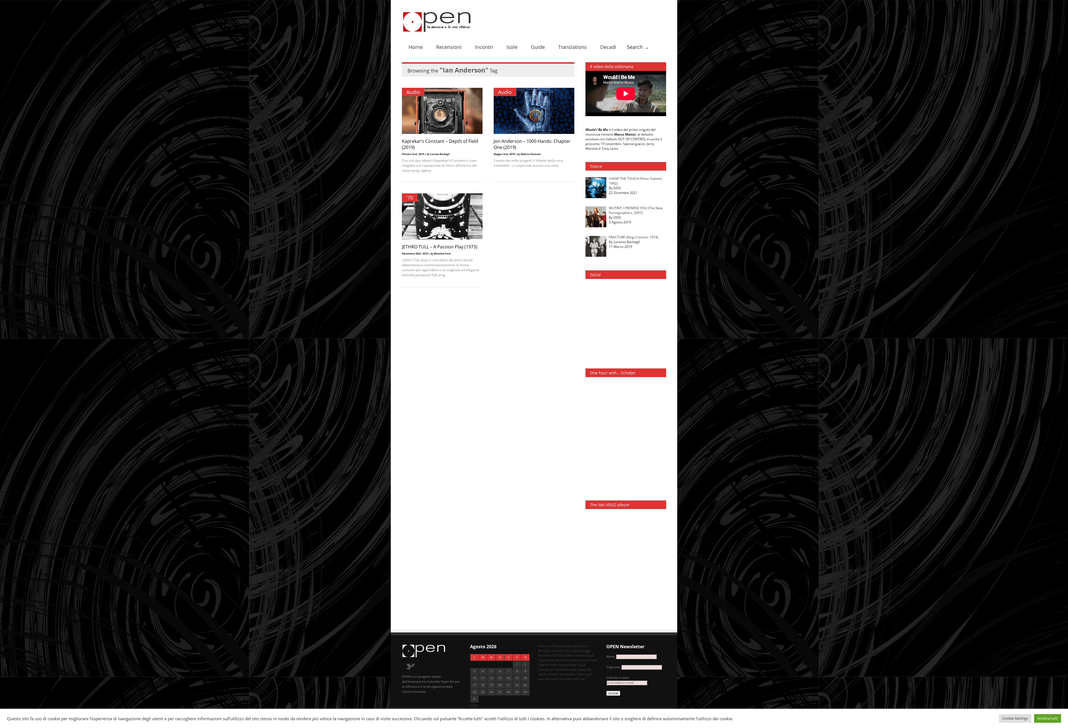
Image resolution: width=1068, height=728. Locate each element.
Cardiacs (558, 651)
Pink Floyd (578, 665)
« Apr (474, 705)
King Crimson (580, 660)
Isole (512, 47)
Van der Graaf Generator (555, 679)
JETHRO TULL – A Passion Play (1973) (439, 247)
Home (416, 47)
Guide (538, 47)
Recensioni (449, 47)
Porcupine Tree (549, 669)
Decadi (608, 47)
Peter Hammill (559, 665)
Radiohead (568, 669)
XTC (576, 679)
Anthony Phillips (550, 646)
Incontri (484, 47)
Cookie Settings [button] (1015, 718)
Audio (413, 92)
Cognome (613, 667)
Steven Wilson (548, 674)
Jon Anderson (560, 660)
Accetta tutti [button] (1047, 718)
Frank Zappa (585, 655)
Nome (610, 656)
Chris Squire (573, 651)
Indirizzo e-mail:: (618, 677)
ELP (555, 655)
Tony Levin (584, 674)
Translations (572, 47)
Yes (582, 679)
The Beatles (567, 674)
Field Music (567, 655)
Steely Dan (584, 669)
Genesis (543, 660)
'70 (409, 197)
